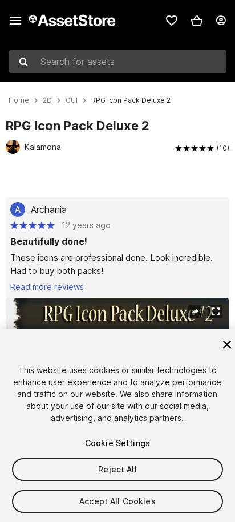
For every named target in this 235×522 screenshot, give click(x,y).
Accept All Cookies (117, 501)
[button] (197, 20)
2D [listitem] (47, 100)
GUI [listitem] (72, 100)
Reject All (117, 469)
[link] (172, 20)
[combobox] (117, 61)
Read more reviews (47, 287)
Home (19, 100)
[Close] (227, 344)
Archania (49, 209)
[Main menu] (15, 20)
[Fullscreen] (215, 311)
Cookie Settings (117, 443)
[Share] (195, 311)
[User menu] (220, 20)
